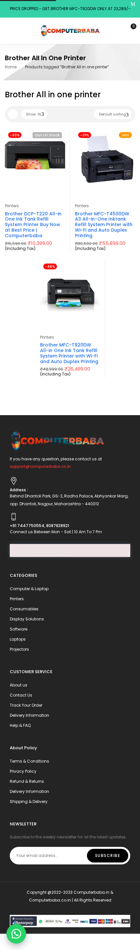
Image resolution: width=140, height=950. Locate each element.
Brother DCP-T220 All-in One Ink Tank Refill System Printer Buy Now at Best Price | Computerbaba (33, 224)
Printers (12, 206)
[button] (16, 933)
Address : (19, 490)
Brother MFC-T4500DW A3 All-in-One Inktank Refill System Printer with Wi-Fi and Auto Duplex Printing (104, 224)
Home (11, 67)
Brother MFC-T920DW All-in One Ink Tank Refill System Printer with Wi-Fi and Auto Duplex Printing (69, 353)
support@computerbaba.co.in (40, 466)
